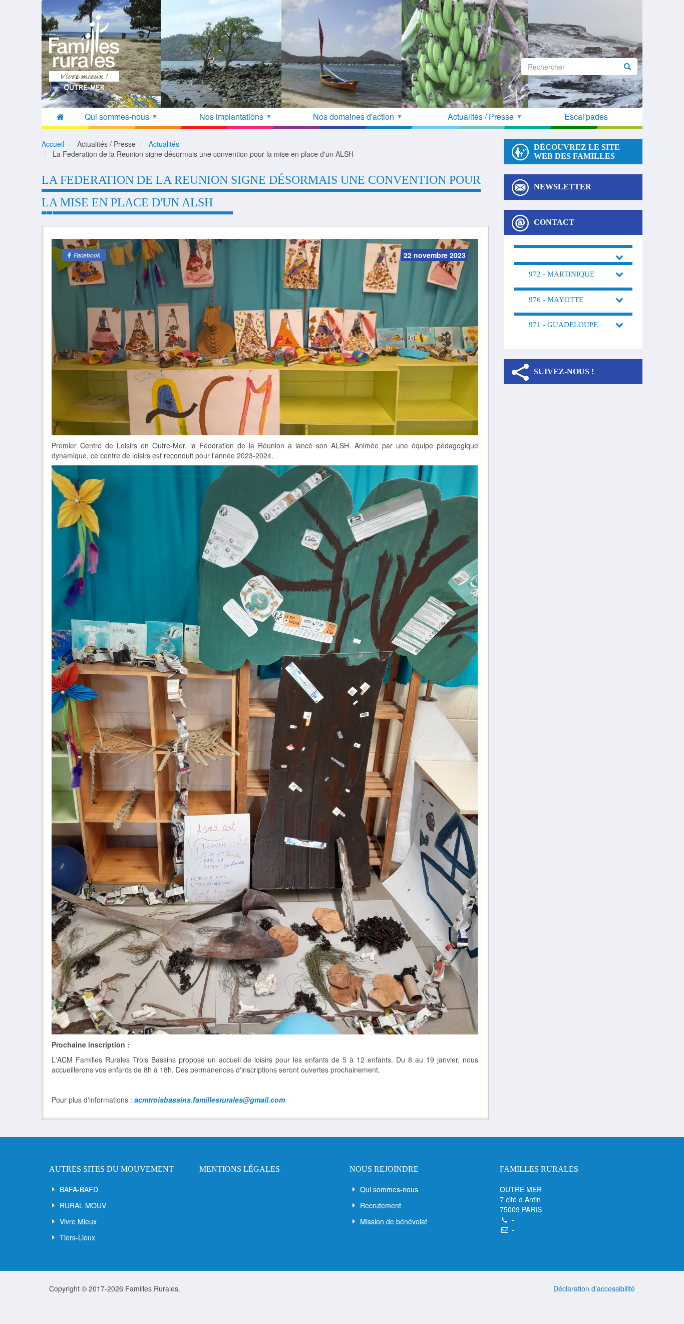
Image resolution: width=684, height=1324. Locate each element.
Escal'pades (586, 116)
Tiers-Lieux (77, 1237)
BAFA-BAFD (79, 1189)
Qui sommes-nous (389, 1189)
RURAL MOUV (83, 1205)
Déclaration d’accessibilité (594, 1288)
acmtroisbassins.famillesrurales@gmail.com (209, 1100)
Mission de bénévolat (393, 1221)
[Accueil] (88, 52)
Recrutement (380, 1205)
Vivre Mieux (78, 1221)
